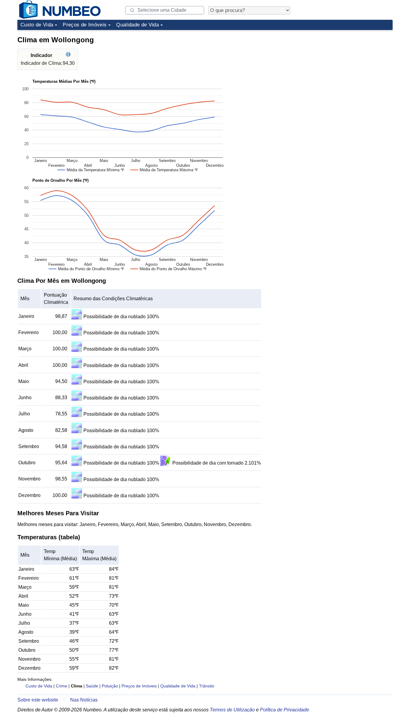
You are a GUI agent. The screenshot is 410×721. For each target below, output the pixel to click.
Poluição (110, 686)
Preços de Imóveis (85, 25)
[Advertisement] (348, 70)
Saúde (92, 686)
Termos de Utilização (232, 709)
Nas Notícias (84, 699)
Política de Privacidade (284, 709)
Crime (61, 686)
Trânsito (206, 686)
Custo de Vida (36, 25)
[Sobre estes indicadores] (69, 55)
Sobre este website (37, 699)
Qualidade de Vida (137, 25)
